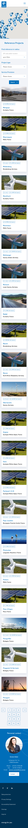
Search (19, 3)
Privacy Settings (6, 799)
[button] (12, 28)
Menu (25, 3)
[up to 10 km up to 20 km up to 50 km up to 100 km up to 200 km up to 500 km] (14, 57)
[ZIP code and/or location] (14, 53)
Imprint (3, 814)
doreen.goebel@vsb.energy (17, 770)
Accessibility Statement (8, 804)
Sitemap (3, 809)
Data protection (6, 794)
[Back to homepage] (3, 5)
